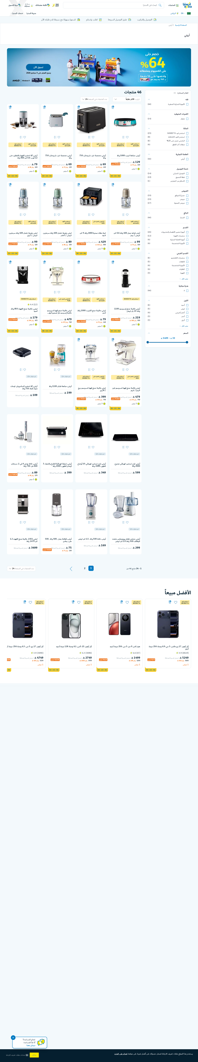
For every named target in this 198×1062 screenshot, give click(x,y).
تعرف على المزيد (120, 1054)
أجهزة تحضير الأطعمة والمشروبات (173, 232)
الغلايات (182, 269)
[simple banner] (187, 5)
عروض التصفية (179, 203)
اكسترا (182, 218)
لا (184, 291)
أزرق (183, 320)
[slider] (187, 342)
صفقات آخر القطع (179, 145)
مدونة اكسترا (31, 13)
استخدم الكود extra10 (176, 137)
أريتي (183, 159)
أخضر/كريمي (180, 313)
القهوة (182, 273)
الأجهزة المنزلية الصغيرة (176, 104)
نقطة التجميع (180, 177)
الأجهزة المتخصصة (178, 243)
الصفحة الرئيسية (181, 25)
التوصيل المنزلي (179, 173)
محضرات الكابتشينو (178, 258)
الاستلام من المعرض (177, 181)
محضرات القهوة (179, 236)
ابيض (183, 309)
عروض (182, 199)
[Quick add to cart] (113, 107)
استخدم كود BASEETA (176, 133)
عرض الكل (185, 279)
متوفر (183, 119)
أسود (183, 305)
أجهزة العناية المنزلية (177, 240)
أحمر (183, 316)
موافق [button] (34, 1055)
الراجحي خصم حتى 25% (176, 141)
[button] (17, 1055)
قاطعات (182, 262)
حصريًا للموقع (180, 195)
